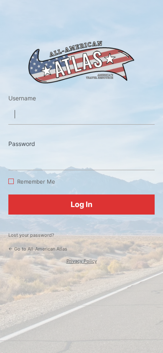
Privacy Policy (81, 261)
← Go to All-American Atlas (37, 249)
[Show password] (146, 157)
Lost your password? (31, 235)
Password (21, 143)
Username (22, 98)
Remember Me (36, 181)
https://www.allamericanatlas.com (81, 62)
